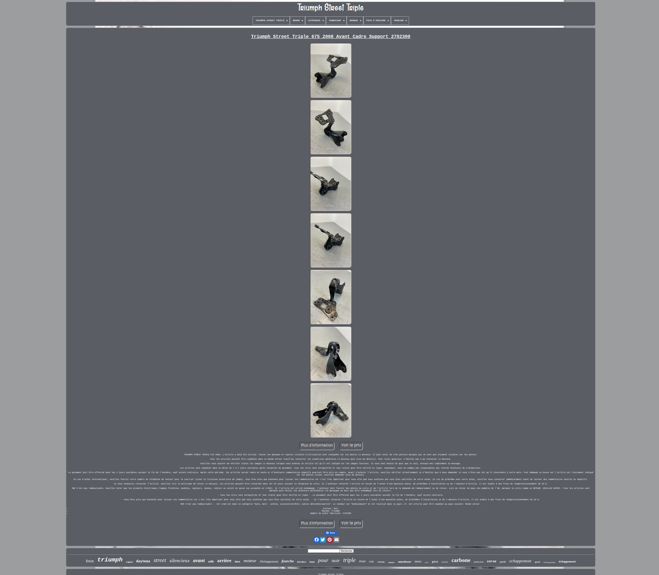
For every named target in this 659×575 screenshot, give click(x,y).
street (160, 560)
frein (90, 561)
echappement (520, 561)
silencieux (180, 560)
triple (349, 560)
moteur (250, 560)
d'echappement (549, 562)
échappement (567, 561)
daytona (143, 561)
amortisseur (404, 561)
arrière (224, 560)
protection (478, 562)
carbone (461, 560)
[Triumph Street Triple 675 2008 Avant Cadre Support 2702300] (330, 70)
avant (199, 560)
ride (371, 561)
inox (237, 561)
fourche (288, 561)
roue (362, 561)
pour (323, 560)
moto (418, 561)
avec (427, 562)
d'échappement (269, 561)
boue (312, 562)
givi (435, 561)
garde (503, 561)
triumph (110, 559)
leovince (301, 561)
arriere (445, 562)
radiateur (391, 562)
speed (537, 562)
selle (211, 561)
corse (491, 561)
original (129, 562)
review (381, 562)
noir (336, 560)
